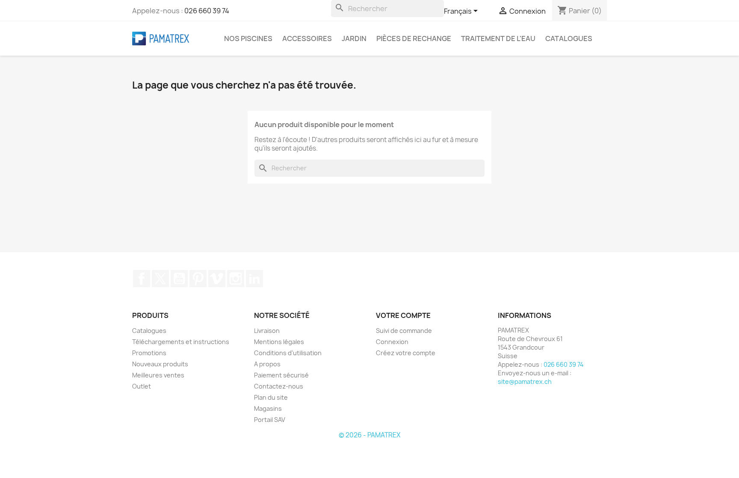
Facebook (141, 278)
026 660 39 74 (206, 10)
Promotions (149, 353)
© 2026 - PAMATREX (369, 434)
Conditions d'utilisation (288, 353)
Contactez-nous (278, 386)
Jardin (354, 38)
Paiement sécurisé (281, 375)
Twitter (160, 278)
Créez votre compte (405, 353)
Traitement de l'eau (498, 38)
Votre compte (403, 315)
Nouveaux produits (160, 364)
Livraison (267, 331)
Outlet (141, 386)
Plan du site (271, 397)
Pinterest (198, 278)
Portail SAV (269, 420)
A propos (267, 364)
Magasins (268, 408)
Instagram (235, 278)
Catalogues (568, 38)
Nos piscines (248, 38)
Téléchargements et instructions (180, 342)
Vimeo (216, 278)
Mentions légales (279, 342)
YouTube (179, 278)
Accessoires (307, 38)
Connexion (392, 342)
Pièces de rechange (413, 38)
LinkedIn (254, 278)
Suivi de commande (404, 331)
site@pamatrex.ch (525, 381)
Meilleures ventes (158, 375)
